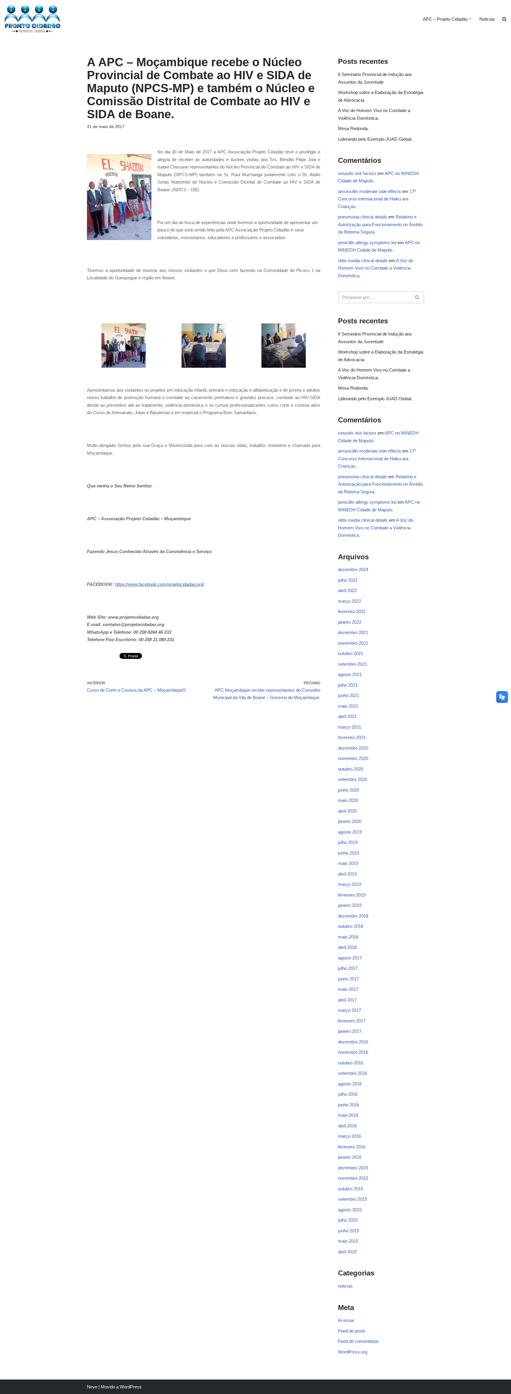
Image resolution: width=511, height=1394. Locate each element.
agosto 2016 (350, 1083)
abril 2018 (347, 947)
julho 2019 (348, 842)
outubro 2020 (350, 768)
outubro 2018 (350, 926)
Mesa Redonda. (353, 128)
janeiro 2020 (349, 821)
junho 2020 (348, 789)
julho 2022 (348, 580)
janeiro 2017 (349, 1031)
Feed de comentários (358, 1341)
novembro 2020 (353, 758)
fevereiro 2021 (352, 737)
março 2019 (349, 884)
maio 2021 (348, 706)
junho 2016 (348, 1104)
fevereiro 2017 (352, 1020)
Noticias (487, 19)
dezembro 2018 (353, 915)
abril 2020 (347, 810)
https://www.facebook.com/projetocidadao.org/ (159, 584)
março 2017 (349, 1010)
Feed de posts (352, 1330)
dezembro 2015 (353, 1167)
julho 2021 (348, 685)
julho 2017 (348, 968)
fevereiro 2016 (352, 1146)
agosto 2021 (350, 674)
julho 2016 (348, 1094)
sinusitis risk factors (357, 173)
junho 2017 (348, 978)
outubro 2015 (350, 1188)
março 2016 (349, 1136)
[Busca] (417, 297)
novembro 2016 (353, 1052)
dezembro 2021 (353, 632)
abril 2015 (347, 1251)
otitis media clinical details (363, 260)
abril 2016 (347, 1125)
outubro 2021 (350, 653)
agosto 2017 (350, 957)
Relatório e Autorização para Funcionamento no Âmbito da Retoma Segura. (380, 224)
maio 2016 (348, 1115)
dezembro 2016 (353, 1041)
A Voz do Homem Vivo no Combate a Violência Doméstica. (375, 268)
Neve (92, 1386)
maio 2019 (348, 863)
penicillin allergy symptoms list (367, 242)
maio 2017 (348, 989)
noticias (345, 1285)
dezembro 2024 (353, 569)
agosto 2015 (350, 1209)
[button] (470, 19)
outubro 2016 (350, 1062)
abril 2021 (347, 716)
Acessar (346, 1320)
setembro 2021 (352, 664)
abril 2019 (347, 873)
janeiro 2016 (349, 1157)
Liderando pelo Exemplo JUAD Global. (375, 139)
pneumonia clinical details (362, 216)
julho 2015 (348, 1220)
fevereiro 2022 (352, 611)
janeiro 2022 (349, 622)
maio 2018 (348, 936)
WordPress (131, 1386)
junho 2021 (348, 695)
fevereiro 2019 (352, 894)
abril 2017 (347, 999)
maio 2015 (348, 1241)
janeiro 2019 (349, 905)
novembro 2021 (353, 643)
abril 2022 (347, 590)
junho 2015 (348, 1230)
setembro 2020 (352, 779)
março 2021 (349, 727)
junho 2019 (348, 852)
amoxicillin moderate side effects (369, 191)
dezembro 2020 (353, 748)
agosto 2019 (350, 831)
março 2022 (349, 601)
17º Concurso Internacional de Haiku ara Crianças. (377, 199)
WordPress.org (352, 1351)
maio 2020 (348, 800)
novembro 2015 (353, 1178)
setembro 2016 (352, 1073)
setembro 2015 (352, 1199)
